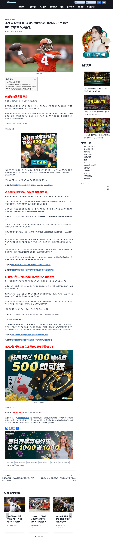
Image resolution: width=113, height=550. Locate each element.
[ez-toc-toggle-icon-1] (34, 79)
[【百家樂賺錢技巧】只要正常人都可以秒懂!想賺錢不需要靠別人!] (97, 79)
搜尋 (82, 183)
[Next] (70, 515)
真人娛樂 (43, 7)
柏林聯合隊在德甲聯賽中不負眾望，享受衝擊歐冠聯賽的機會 (31, 340)
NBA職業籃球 (88, 149)
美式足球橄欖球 (64, 462)
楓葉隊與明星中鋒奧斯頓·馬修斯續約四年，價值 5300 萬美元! (32, 185)
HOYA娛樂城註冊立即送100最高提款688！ (21, 89)
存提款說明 (91, 7)
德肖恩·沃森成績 (20, 462)
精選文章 (21, 7)
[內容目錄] (34, 79)
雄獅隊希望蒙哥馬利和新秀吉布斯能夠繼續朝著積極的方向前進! (32, 270)
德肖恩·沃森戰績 (32, 462)
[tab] (35, 536)
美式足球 (54, 462)
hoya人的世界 (10, 31)
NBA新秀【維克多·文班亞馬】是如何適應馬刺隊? (63, 519)
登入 (98, 2)
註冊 (104, 2)
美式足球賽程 (20, 465)
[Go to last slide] (7, 515)
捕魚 (61, 7)
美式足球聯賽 (10, 465)
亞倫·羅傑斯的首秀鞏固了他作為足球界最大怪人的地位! (29, 335)
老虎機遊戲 (53, 7)
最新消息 (7, 19)
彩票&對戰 (70, 7)
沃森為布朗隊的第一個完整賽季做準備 (19, 84)
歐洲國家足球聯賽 (90, 165)
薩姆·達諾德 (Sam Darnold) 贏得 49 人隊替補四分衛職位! (30, 265)
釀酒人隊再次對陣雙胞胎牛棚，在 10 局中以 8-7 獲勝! (14, 519)
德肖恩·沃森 (9, 462)
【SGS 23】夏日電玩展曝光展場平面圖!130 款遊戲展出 (39, 519)
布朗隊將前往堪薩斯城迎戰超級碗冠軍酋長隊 (21, 86)
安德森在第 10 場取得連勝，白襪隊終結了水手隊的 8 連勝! (58, 478)
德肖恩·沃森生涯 (44, 462)
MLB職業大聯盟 (89, 146)
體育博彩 (33, 7)
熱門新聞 (12, 19)
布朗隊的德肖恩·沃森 (13, 82)
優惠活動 (81, 7)
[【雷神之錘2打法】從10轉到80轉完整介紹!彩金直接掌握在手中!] (97, 102)
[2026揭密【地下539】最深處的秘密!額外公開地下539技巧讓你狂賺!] (97, 125)
